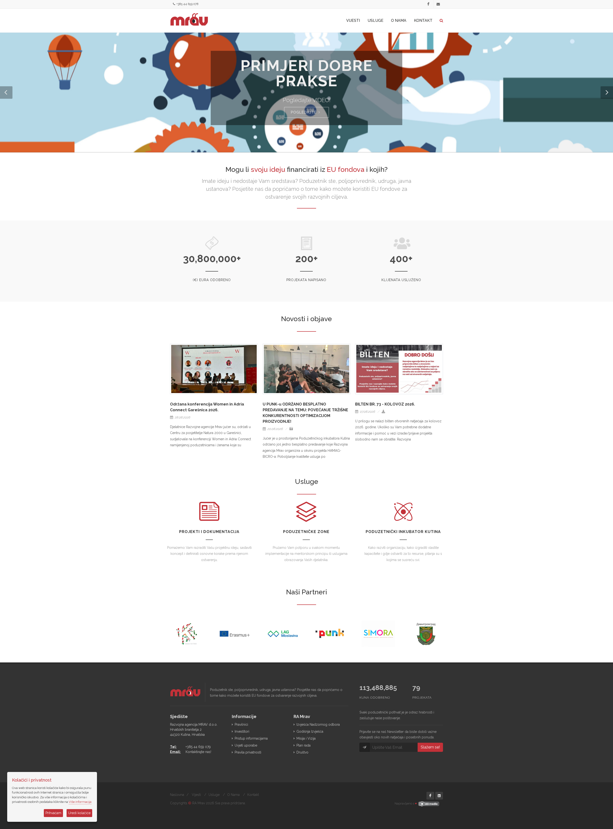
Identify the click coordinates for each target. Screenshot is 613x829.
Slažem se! (430, 747)
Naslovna (177, 795)
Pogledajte (304, 112)
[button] (6, 92)
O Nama (233, 795)
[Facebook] (428, 4)
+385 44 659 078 (187, 4)
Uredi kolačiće (79, 813)
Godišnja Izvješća (309, 731)
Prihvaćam (53, 813)
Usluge (214, 795)
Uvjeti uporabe (246, 745)
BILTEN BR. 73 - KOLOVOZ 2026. (385, 404)
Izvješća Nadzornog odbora (318, 724)
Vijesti (196, 795)
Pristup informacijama (251, 738)
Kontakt (253, 795)
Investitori (242, 731)
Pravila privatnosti (248, 752)
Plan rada (303, 745)
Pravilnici (241, 724)
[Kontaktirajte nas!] (438, 4)
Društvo (302, 752)
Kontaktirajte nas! (198, 752)
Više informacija (80, 802)
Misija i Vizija (306, 738)
